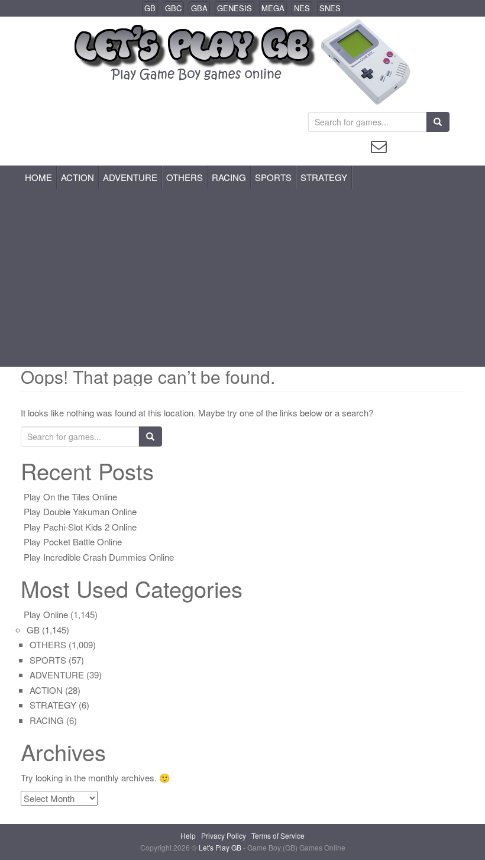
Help (188, 835)
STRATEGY (323, 177)
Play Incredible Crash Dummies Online (99, 557)
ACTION (77, 177)
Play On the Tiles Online (70, 496)
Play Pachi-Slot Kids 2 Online (80, 526)
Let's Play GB (221, 847)
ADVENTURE (130, 177)
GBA (199, 8)
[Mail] (379, 145)
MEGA (272, 8)
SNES (330, 8)
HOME (38, 177)
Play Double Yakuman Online (80, 511)
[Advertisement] (242, 278)
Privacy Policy (223, 835)
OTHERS (184, 177)
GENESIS (234, 8)
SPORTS (273, 177)
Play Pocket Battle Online (73, 541)
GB (150, 8)
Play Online (46, 614)
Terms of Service (278, 835)
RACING (229, 177)
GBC (173, 8)
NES (302, 8)
